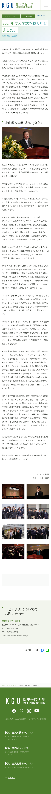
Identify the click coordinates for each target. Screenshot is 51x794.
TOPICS (11, 685)
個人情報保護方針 (21, 719)
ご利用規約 (9, 719)
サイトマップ (33, 719)
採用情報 (42, 719)
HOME (4, 685)
